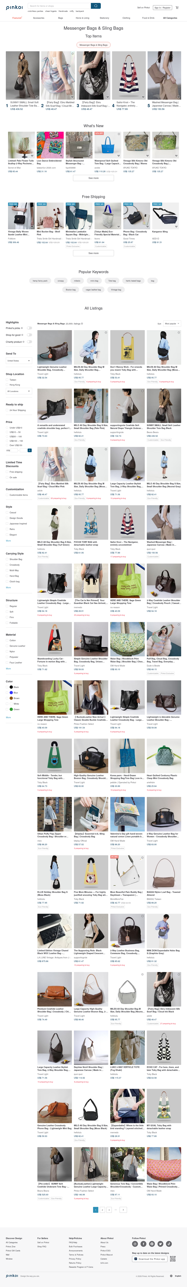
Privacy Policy (75, 1259)
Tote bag (112, 280)
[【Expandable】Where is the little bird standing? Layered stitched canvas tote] (127, 1106)
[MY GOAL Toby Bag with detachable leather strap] (164, 1106)
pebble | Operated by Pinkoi (123, 782)
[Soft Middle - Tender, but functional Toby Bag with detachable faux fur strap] (54, 756)
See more (94, 178)
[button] (30, 450)
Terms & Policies (76, 1255)
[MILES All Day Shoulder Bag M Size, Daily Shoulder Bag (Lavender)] (91, 347)
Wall (7, 1255)
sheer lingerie (51, 11)
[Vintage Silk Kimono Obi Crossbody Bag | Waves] (136, 145)
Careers (104, 1259)
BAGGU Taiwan (154, 898)
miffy (72, 11)
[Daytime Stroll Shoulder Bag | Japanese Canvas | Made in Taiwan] (91, 1048)
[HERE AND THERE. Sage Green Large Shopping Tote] (127, 581)
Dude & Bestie (153, 665)
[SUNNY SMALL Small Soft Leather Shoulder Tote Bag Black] (22, 75)
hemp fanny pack (40, 280)
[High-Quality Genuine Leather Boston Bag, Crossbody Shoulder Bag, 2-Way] (91, 756)
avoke (97, 167)
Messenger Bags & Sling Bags (94, 44)
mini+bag (94, 280)
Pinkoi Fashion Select (84, 723)
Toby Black (115, 373)
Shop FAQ (41, 1246)
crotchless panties (35, 11)
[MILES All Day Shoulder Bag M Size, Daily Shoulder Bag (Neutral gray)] (127, 989)
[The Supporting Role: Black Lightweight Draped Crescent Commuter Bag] (91, 931)
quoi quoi (151, 548)
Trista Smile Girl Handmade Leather (53, 238)
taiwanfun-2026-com (46, 167)
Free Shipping (93, 196)
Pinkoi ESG (105, 1251)
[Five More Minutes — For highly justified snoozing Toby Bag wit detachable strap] (91, 872)
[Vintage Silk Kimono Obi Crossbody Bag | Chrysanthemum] (165, 145)
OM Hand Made (117, 665)
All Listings (94, 308)
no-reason (115, 607)
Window (9, 1259)
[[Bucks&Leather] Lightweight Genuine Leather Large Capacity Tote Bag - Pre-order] (91, 1164)
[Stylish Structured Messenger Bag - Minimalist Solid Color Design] (79, 145)
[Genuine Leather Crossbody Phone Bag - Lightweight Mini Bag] (54, 1106)
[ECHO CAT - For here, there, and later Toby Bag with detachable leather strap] (164, 1048)
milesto (77, 280)
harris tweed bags (133, 280)
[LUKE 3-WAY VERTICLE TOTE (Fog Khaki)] (127, 1048)
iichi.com (104, 1263)
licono (97, 238)
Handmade (63, 11)
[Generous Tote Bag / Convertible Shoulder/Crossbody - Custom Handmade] (127, 1164)
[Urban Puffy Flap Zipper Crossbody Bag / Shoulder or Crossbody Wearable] (54, 814)
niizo (39, 840)
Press (103, 1246)
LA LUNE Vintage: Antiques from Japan (55, 957)
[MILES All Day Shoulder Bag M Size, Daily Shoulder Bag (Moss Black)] (164, 347)
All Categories (12, 1242)
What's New (94, 125)
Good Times (129, 238)
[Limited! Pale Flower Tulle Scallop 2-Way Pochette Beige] (21, 145)
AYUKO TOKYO (130, 167)
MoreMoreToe (116, 898)
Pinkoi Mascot (107, 1255)
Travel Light (42, 373)
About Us (104, 1242)
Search (96, 6)
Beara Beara (153, 432)
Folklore (11, 238)
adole (40, 490)
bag (152, 280)
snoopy (61, 280)
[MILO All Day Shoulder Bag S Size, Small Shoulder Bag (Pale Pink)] (91, 406)
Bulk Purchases (75, 1246)
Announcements (76, 1251)
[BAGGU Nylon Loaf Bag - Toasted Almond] (164, 872)
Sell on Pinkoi (143, 7)
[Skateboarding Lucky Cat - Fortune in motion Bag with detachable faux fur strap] (54, 639)
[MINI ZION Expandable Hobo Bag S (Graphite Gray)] (164, 931)
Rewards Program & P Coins (81, 1267)
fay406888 (71, 167)
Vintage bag (116, 289)
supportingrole (117, 432)
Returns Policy (75, 1263)
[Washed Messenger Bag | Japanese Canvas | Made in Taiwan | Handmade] (164, 75)
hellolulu (78, 373)
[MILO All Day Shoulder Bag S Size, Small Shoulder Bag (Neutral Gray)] (164, 464)
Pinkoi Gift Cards (13, 1251)
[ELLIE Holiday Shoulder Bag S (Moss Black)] (54, 872)
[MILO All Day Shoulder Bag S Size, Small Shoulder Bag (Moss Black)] (91, 1106)
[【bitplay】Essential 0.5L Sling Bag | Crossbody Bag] (91, 814)
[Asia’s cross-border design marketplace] (14, 7)
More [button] (8, 540)
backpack (80, 11)
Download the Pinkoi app (151, 1258)
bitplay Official (80, 840)
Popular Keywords (94, 271)
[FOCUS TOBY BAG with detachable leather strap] (91, 522)
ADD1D (155, 238)
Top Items (93, 35)
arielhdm (151, 782)
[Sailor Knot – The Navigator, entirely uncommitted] (129, 75)
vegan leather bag (93, 289)
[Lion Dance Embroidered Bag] (50, 145)
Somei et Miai (14, 167)
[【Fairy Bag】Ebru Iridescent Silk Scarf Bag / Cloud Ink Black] (93, 75)
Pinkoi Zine (10, 1246)
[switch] (19, 328)
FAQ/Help (73, 1242)
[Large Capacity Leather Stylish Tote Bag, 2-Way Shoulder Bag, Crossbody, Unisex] (127, 464)
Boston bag (71, 289)
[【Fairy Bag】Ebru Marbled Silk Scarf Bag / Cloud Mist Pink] (58, 75)
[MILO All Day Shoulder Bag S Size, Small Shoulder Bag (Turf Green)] (54, 522)
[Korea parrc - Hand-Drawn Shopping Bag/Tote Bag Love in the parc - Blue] (127, 756)
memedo (78, 607)
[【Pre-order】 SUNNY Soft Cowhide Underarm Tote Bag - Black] (54, 1164)
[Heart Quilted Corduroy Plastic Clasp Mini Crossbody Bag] (164, 756)
